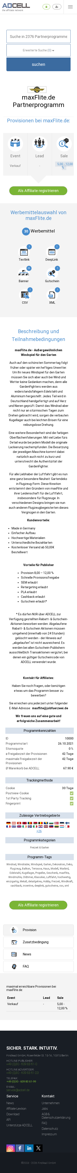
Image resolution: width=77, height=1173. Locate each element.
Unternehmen (51, 1103)
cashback (16, 885)
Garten (47, 864)
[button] (38, 64)
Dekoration (58, 864)
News (10, 1103)
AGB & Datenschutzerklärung (56, 1115)
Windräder (24, 864)
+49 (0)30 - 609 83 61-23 (22, 1073)
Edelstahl (15, 872)
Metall (23, 881)
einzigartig (12, 881)
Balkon (26, 868)
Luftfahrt (51, 877)
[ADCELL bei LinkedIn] (29, 1148)
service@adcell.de (18, 1090)
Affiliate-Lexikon (16, 1108)
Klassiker (39, 877)
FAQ (44, 1123)
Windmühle (15, 877)
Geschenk (52, 872)
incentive (28, 885)
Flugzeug (15, 868)
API (8, 1119)
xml (67, 885)
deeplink (39, 885)
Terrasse (36, 868)
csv (61, 885)
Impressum (49, 1134)
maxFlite (64, 872)
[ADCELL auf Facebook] (20, 1148)
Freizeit (56, 881)
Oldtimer (28, 877)
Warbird (64, 868)
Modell (54, 868)
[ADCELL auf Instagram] (10, 1148)
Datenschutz (50, 1128)
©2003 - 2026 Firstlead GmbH (38, 1162)
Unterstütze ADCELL (19, 1125)
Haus (46, 868)
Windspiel (36, 864)
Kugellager (28, 872)
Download (12, 1114)
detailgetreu (35, 881)
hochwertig (64, 877)
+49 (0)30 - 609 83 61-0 (21, 1064)
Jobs (45, 1108)
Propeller (40, 872)
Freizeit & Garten (39, 847)
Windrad (11, 864)
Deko (69, 864)
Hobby (46, 881)
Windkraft (67, 881)
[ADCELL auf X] (38, 1148)
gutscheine (51, 885)
